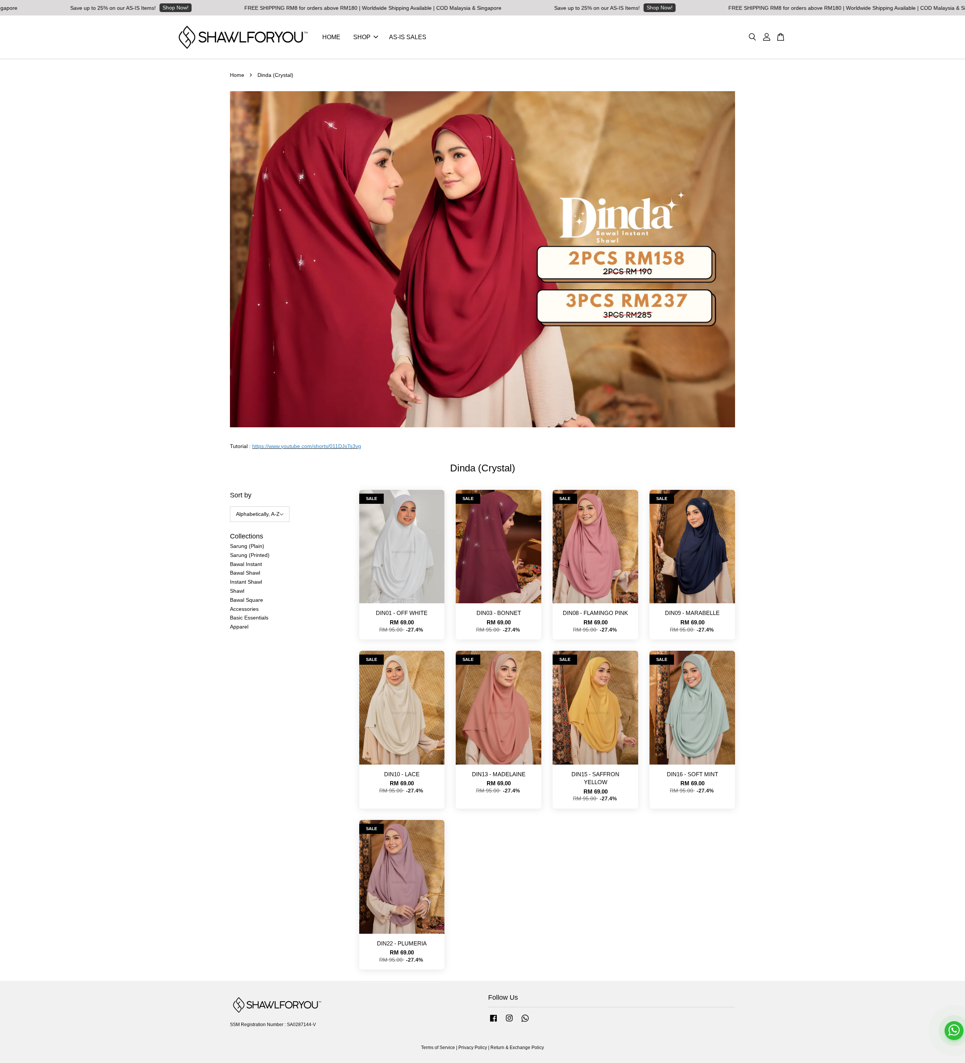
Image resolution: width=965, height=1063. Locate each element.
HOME (331, 37)
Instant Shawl (246, 582)
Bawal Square (246, 600)
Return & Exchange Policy (517, 1047)
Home (237, 75)
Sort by (240, 495)
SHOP (362, 37)
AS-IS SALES (407, 37)
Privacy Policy (472, 1047)
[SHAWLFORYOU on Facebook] (493, 1022)
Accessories (244, 609)
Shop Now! (92, 8)
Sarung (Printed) (250, 555)
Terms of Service (438, 1047)
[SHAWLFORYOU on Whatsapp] (525, 1022)
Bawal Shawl (245, 573)
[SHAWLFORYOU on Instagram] (509, 1022)
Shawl (237, 591)
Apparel (239, 627)
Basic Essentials (249, 618)
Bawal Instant (246, 564)
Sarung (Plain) (247, 546)
